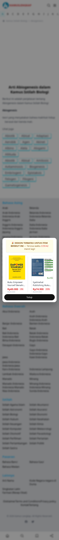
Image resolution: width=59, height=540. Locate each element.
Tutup (29, 297)
